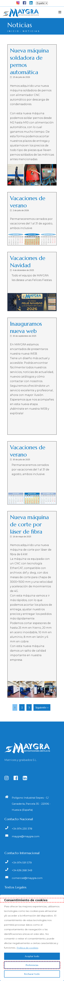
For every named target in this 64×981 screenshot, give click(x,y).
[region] (32, 938)
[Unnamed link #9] (20, 14)
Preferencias (32, 965)
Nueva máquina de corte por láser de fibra (29, 524)
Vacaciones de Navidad (27, 262)
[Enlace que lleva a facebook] (18, 778)
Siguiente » (41, 707)
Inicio (13, 31)
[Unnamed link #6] (19, 2)
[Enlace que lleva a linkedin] (27, 778)
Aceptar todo (32, 956)
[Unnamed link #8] (32, 2)
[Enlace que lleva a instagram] (8, 778)
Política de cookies (27, 947)
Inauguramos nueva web (26, 327)
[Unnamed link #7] (26, 2)
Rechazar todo (32, 973)
